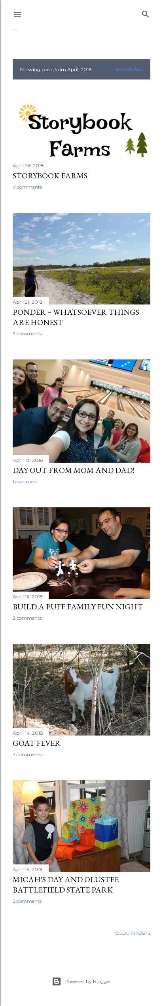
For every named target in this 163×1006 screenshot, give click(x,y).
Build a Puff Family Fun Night (78, 606)
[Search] (145, 12)
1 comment (25, 481)
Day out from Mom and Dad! (73, 470)
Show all (129, 69)
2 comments (27, 618)
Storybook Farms (50, 175)
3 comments (27, 334)
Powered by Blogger (87, 981)
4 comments (27, 187)
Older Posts (132, 933)
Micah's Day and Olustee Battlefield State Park (66, 884)
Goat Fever (37, 743)
